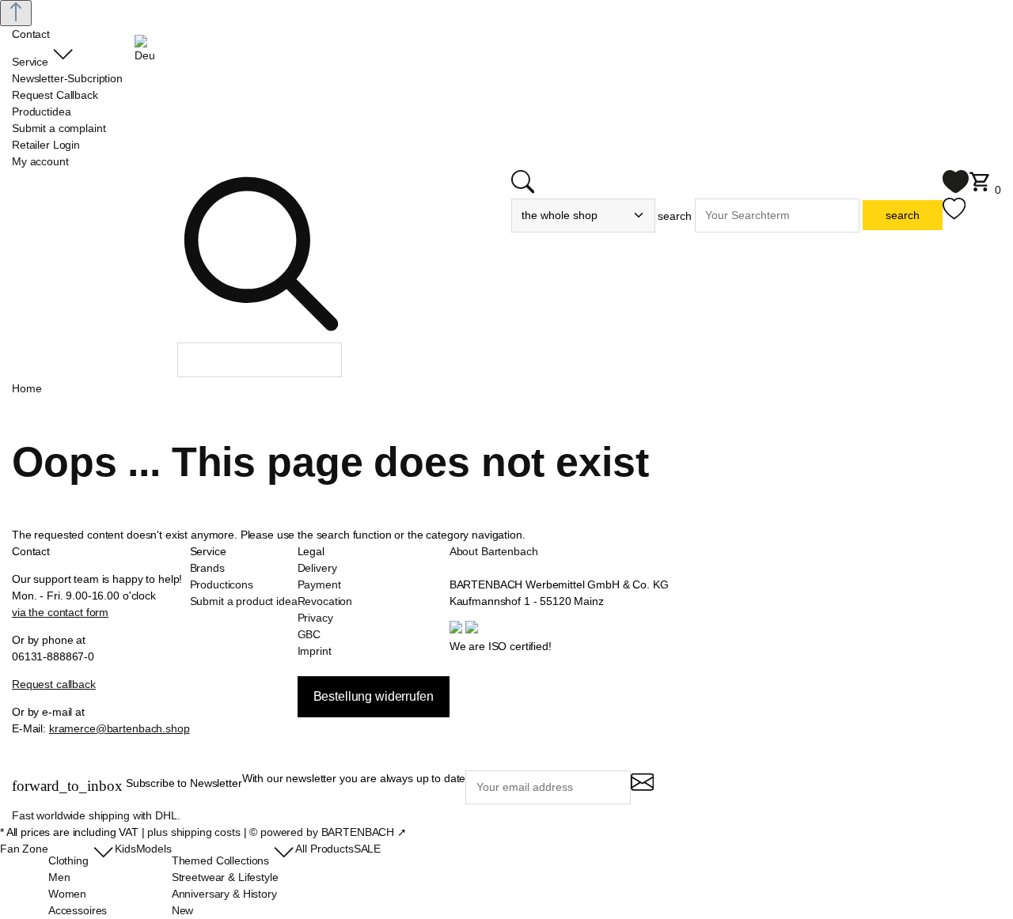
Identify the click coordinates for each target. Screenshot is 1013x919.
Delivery (317, 568)
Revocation (325, 601)
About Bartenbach (494, 551)
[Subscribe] (642, 788)
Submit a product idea (244, 601)
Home (26, 388)
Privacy (315, 617)
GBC (309, 634)
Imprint (315, 651)
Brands (207, 568)
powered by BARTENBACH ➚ (333, 832)
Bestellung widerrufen (373, 696)
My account (40, 161)
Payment (319, 584)
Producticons (221, 584)
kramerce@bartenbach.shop (119, 728)
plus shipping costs (193, 832)
